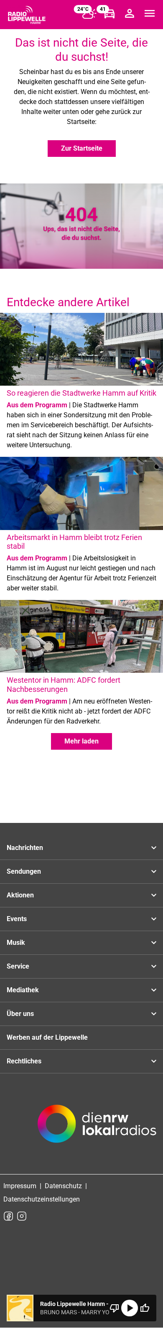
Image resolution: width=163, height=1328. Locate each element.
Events (17, 919)
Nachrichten (25, 848)
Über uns (20, 1014)
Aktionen (20, 895)
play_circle (130, 1308)
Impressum (19, 1186)
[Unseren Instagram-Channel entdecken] (22, 1216)
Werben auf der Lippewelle (47, 1037)
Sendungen (24, 871)
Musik (16, 942)
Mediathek (23, 990)
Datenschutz (63, 1186)
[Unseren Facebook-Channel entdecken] (8, 1216)
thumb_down (115, 1308)
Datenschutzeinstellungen (41, 1199)
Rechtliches (24, 1061)
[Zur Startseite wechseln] (27, 15)
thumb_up (145, 1308)
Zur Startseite (81, 148)
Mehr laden (81, 741)
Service (18, 966)
